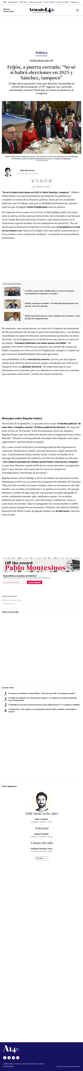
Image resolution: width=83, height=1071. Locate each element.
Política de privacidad (29, 1064)
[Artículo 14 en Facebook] (13, 1057)
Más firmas (39, 858)
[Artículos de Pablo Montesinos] (8, 172)
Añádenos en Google (43, 187)
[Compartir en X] (37, 181)
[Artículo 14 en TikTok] (17, 1057)
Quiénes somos (8, 1064)
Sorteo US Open (49, 2)
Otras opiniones (9, 786)
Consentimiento (8, 1066)
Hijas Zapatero (13, 2)
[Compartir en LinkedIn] (41, 181)
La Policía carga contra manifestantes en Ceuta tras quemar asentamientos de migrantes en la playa (49, 292)
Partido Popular (9, 600)
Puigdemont (74, 2)
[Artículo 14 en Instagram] (9, 1057)
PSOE (19, 600)
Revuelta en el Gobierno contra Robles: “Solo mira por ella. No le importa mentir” (42, 693)
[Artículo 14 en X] (4, 1057)
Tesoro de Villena (63, 2)
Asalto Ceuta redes (35, 2)
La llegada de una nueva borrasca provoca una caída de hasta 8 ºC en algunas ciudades (44, 704)
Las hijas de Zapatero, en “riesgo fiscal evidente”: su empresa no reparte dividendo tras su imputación (42, 699)
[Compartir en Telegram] (50, 181)
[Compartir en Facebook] (33, 181)
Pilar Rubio (23, 2)
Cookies (41, 1064)
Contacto (17, 1064)
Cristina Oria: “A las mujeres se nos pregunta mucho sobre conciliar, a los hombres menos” (42, 710)
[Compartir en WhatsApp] (46, 181)
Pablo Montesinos (27, 170)
